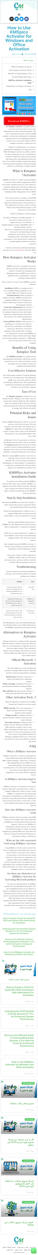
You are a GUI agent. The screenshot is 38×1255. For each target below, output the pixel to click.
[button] (19, 14)
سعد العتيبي (9, 1250)
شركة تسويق (19, 1250)
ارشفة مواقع (28, 1250)
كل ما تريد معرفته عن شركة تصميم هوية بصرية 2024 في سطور (20, 1142)
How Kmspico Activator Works (20, 70)
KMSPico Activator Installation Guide (20, 81)
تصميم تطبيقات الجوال (9, 1247)
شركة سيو (33, 1247)
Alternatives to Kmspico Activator (19, 86)
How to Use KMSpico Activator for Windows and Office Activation (19, 38)
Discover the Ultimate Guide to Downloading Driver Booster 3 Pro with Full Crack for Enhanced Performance (19, 942)
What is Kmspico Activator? (21, 67)
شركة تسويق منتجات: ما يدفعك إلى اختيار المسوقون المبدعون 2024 (19, 1183)
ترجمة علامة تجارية (19, 1252)
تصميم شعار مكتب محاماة (19, 979)
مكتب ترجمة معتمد (22, 1247)
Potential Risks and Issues (22, 77)
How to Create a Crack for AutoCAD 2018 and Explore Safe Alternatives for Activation (19, 920)
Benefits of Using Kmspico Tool (20, 74)
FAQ (30, 90)
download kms (20, 250)
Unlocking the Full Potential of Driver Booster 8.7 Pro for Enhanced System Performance (19, 931)
